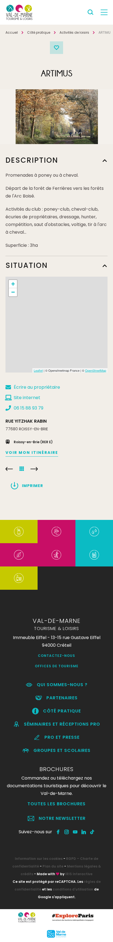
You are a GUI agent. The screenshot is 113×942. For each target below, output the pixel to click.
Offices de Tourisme (56, 666)
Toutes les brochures (56, 804)
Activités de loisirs (74, 32)
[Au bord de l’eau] (94, 531)
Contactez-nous (56, 655)
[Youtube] (75, 831)
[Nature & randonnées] (19, 554)
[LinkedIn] (83, 831)
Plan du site (53, 866)
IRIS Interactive (78, 874)
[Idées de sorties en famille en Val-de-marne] (94, 554)
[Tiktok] (92, 831)
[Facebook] (58, 831)
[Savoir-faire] (19, 578)
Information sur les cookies (39, 858)
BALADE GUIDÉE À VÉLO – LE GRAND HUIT (34, 469)
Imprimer (32, 485)
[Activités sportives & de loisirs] (56, 554)
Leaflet (38, 370)
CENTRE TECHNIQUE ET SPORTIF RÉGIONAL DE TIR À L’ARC (9, 469)
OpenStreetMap (95, 370)
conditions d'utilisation (73, 889)
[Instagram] (66, 831)
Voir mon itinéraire (31, 452)
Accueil (11, 32)
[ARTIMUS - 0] (57, 116)
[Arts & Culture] (56, 531)
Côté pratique (38, 32)
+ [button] (13, 283)
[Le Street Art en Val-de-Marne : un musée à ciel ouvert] (19, 531)
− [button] (13, 292)
